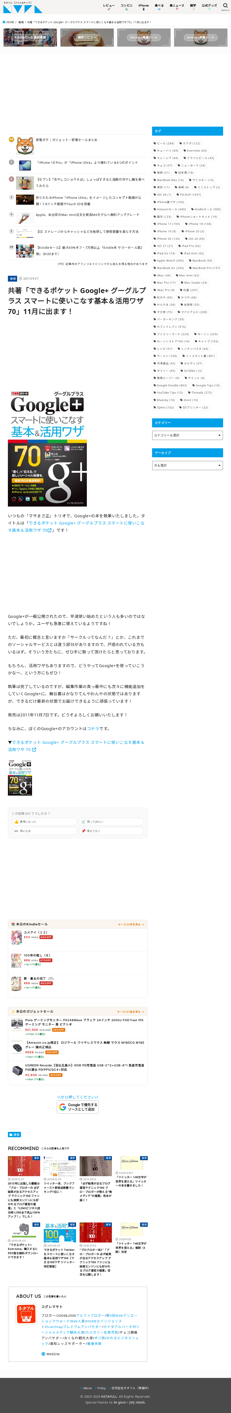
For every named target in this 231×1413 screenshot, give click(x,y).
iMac (164, 275)
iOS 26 (197, 239)
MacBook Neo (170, 180)
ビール (165, 143)
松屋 (190, 290)
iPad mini (194, 253)
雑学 (164, 217)
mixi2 (191, 400)
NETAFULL (109, 1396)
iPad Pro (191, 246)
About (87, 1388)
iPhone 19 (166, 231)
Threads (202, 393)
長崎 (183, 187)
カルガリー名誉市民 (102, 1332)
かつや (189, 297)
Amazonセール (171, 209)
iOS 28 (164, 195)
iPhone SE (168, 239)
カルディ (193, 363)
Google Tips (208, 385)
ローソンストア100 (173, 341)
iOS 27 (165, 246)
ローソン (208, 334)
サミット (196, 378)
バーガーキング (170, 319)
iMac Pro (166, 290)
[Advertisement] (78, 93)
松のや (165, 297)
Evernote (197, 151)
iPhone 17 (168, 224)
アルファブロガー (90, 1315)
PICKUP (190, 195)
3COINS (193, 371)
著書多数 (94, 1343)
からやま (166, 305)
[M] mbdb (137, 1402)
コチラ (93, 728)
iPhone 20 (194, 231)
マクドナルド (194, 312)
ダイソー (166, 371)
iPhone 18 (200, 224)
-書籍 (21, 22)
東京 (163, 187)
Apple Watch (170, 260)
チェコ (165, 165)
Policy (101, 1388)
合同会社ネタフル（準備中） (130, 1388)
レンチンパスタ (194, 349)
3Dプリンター (195, 407)
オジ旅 (99, 1338)
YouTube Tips (170, 393)
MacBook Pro (206, 268)
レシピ (165, 349)
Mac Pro (166, 283)
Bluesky (166, 400)
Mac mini (189, 275)
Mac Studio (195, 283)
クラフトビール (200, 158)
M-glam (120, 1402)
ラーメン (167, 356)
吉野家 (192, 305)
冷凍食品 (166, 363)
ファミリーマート (173, 334)
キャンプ (208, 341)
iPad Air (166, 253)
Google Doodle (172, 385)
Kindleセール (208, 209)
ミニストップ (209, 187)
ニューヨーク (193, 165)
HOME (10, 22)
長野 (163, 173)
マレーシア (167, 158)
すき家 (165, 312)
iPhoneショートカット (198, 217)
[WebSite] (50, 1354)
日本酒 (186, 173)
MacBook (202, 260)
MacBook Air (170, 268)
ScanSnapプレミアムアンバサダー (74, 1326)
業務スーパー (168, 378)
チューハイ (167, 151)
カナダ (191, 143)
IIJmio (165, 407)
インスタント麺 (200, 356)
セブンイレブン (171, 327)
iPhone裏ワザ (170, 202)
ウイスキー (203, 180)
